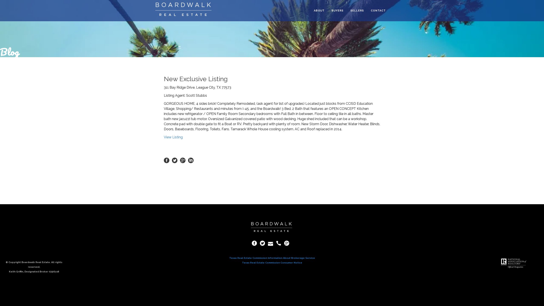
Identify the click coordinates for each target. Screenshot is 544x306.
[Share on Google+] (183, 160)
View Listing (173, 137)
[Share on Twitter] (174, 160)
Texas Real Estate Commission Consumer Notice (272, 262)
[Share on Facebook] (166, 160)
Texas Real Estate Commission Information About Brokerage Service (272, 258)
